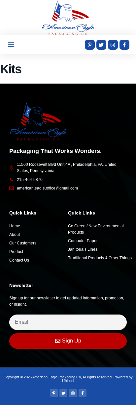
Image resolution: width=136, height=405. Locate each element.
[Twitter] (101, 45)
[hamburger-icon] (10, 44)
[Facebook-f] (124, 45)
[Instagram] (113, 45)
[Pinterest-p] (90, 45)
